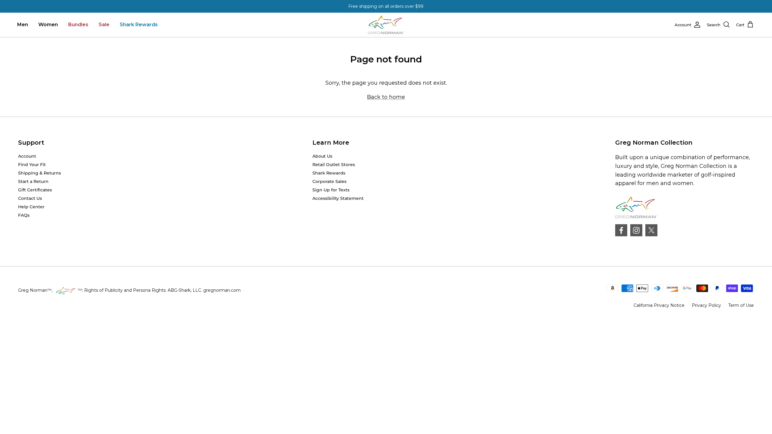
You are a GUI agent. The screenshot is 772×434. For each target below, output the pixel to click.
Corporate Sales (329, 181)
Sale (104, 24)
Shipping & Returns (39, 173)
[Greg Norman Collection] (386, 25)
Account (27, 156)
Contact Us (30, 198)
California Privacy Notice (659, 305)
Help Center (31, 206)
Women (48, 24)
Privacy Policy (706, 305)
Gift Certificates (35, 190)
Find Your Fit (32, 164)
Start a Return (33, 181)
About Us (322, 156)
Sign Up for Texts (331, 190)
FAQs (24, 215)
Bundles (78, 24)
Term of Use (741, 305)
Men (22, 24)
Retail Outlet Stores (333, 164)
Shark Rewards (139, 24)
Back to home (386, 97)
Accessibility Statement (338, 198)
